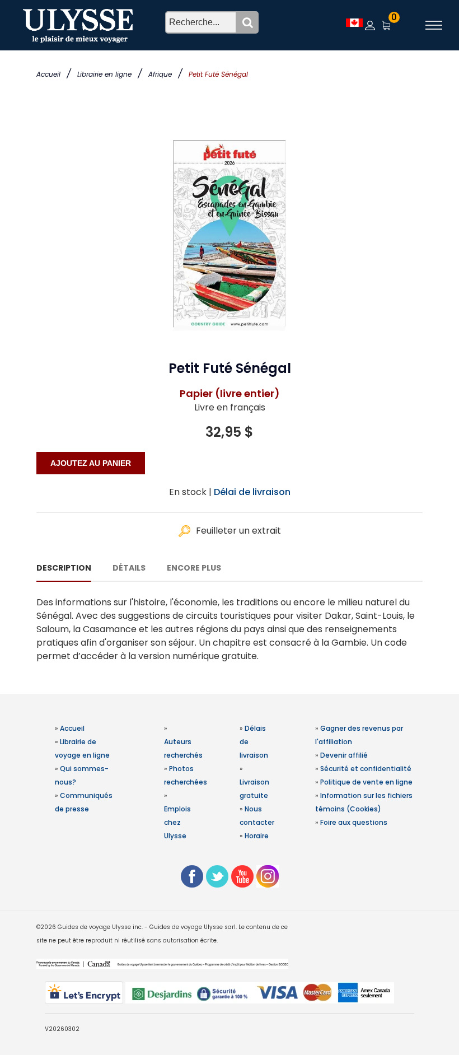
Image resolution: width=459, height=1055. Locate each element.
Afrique (160, 74)
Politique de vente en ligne (366, 782)
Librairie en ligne (104, 74)
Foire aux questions (353, 822)
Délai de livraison (252, 492)
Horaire (257, 836)
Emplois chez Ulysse (177, 822)
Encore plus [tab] (194, 567)
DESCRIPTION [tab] (63, 567)
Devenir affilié (344, 755)
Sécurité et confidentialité (365, 768)
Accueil (48, 74)
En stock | (190, 492)
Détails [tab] (129, 567)
